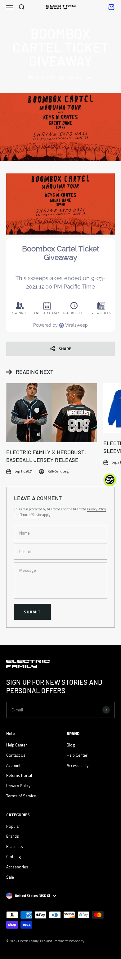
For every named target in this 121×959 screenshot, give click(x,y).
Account (13, 765)
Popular (13, 826)
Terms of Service (31, 514)
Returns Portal (19, 775)
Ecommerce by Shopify (68, 941)
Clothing (13, 857)
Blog (71, 745)
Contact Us (15, 755)
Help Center (16, 745)
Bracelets (14, 846)
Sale (10, 877)
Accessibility (77, 765)
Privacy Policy (96, 509)
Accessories (17, 867)
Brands (12, 836)
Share (65, 349)
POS (43, 941)
